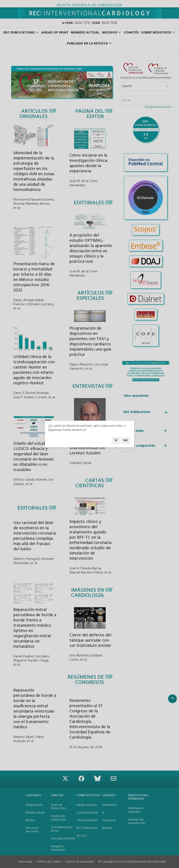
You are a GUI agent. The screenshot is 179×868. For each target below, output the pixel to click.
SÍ (116, 440)
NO (125, 440)
